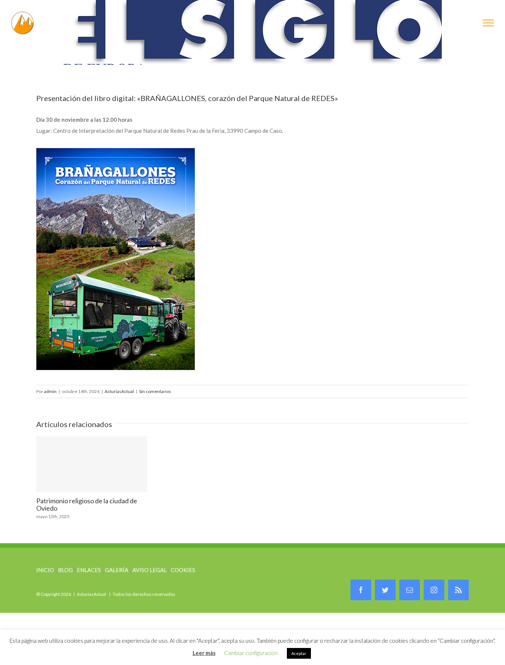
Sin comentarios (155, 391)
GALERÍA (116, 570)
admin (50, 391)
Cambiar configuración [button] (251, 652)
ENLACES (89, 570)
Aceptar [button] (298, 653)
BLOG (65, 570)
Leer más (204, 652)
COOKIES (183, 570)
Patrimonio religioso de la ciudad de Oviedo (92, 464)
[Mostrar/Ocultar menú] (488, 23)
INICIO (45, 570)
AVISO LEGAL (149, 570)
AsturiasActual (119, 391)
